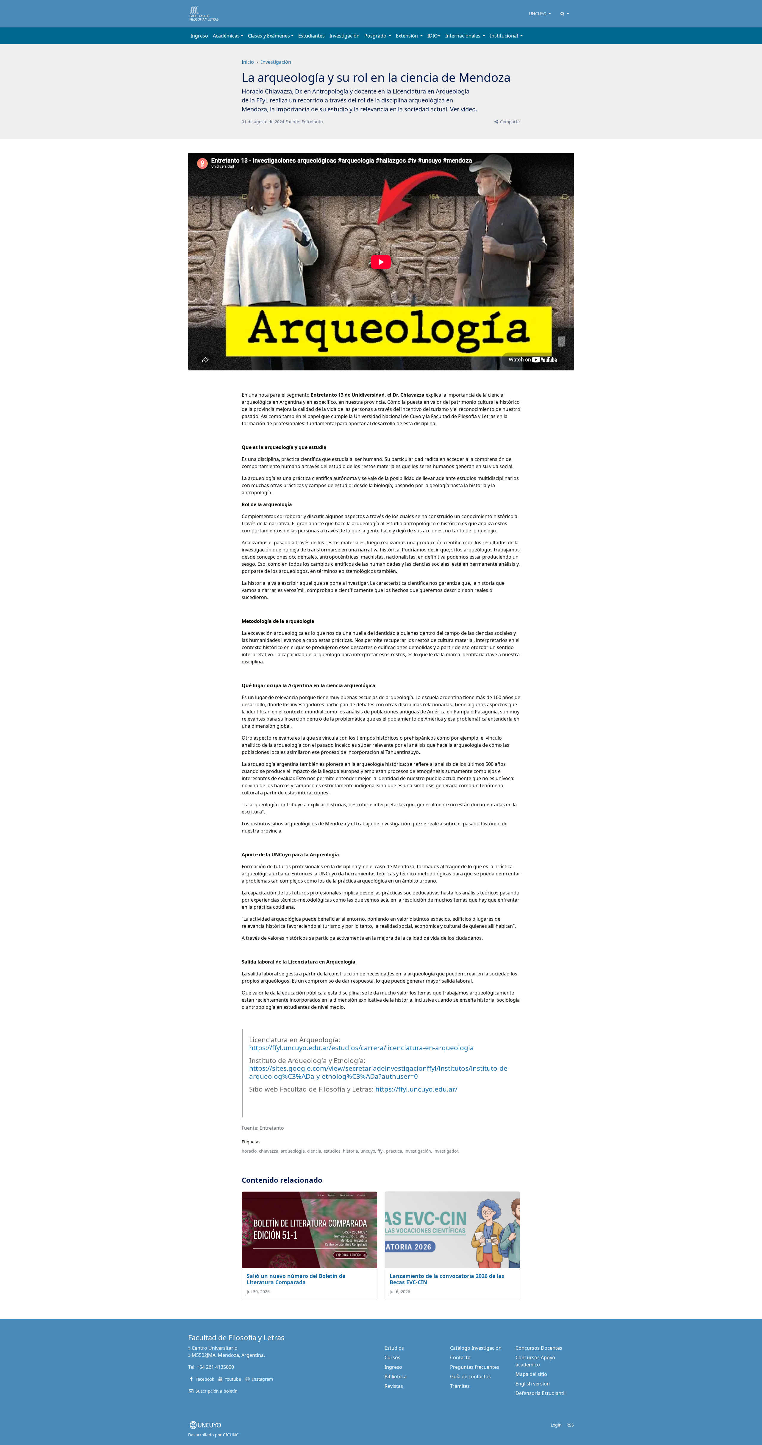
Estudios (394, 1348)
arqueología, (293, 1151)
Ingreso (199, 35)
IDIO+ (434, 35)
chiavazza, (269, 1151)
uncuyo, (368, 1151)
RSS (570, 1425)
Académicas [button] (226, 35)
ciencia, (314, 1151)
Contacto (460, 1357)
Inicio (248, 62)
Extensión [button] (407, 35)
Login (556, 1425)
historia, (351, 1151)
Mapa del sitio (531, 1374)
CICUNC (231, 1435)
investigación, (418, 1151)
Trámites (460, 1386)
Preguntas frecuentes (474, 1367)
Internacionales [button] (463, 35)
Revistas (394, 1386)
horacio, (250, 1151)
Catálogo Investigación (476, 1348)
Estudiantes (311, 35)
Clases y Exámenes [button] (269, 35)
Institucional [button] (504, 35)
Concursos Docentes (539, 1348)
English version (533, 1383)
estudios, (333, 1151)
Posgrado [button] (376, 35)
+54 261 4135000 (215, 1367)
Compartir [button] (509, 121)
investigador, (446, 1151)
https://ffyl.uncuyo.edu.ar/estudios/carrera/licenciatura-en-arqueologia (361, 1047)
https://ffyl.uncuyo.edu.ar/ (416, 1089)
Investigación (345, 35)
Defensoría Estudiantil (541, 1393)
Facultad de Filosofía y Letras (236, 1337)
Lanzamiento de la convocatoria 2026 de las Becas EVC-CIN (447, 1279)
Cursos (392, 1357)
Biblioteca (396, 1376)
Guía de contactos (470, 1376)
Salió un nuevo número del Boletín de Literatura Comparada (296, 1279)
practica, (394, 1151)
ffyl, (381, 1151)
